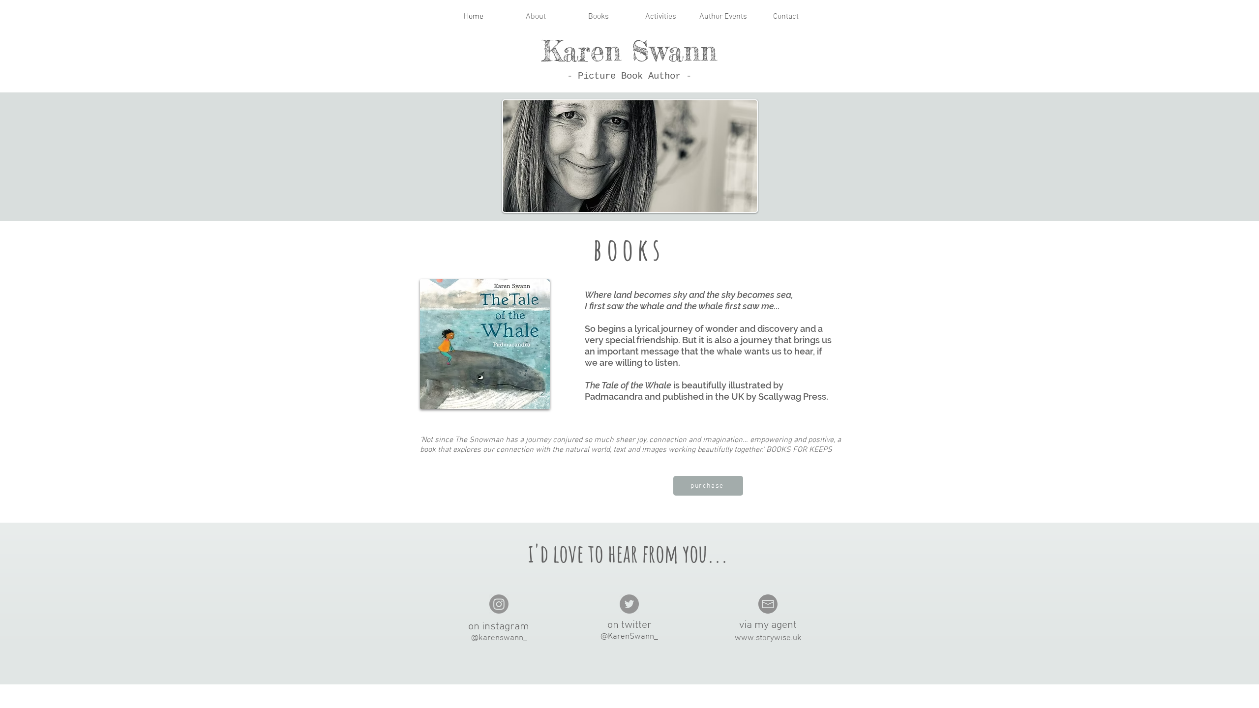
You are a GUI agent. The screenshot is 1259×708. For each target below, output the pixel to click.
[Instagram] (499, 604)
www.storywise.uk (768, 638)
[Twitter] (629, 604)
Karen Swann (629, 50)
